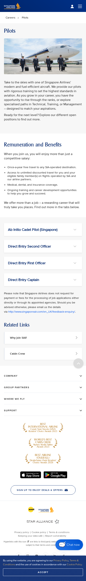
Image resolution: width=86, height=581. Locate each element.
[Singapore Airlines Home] (12, 11)
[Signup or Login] (76, 6)
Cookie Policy (74, 564)
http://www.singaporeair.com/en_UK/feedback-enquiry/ (41, 311)
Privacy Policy (60, 560)
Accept (43, 572)
